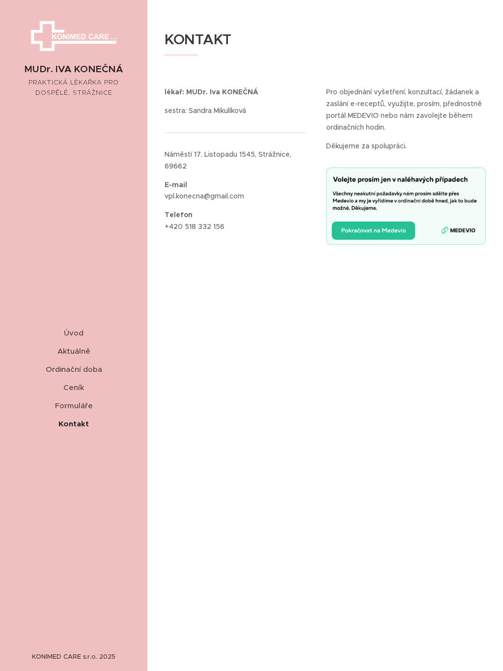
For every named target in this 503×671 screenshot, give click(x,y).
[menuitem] (73, 332)
